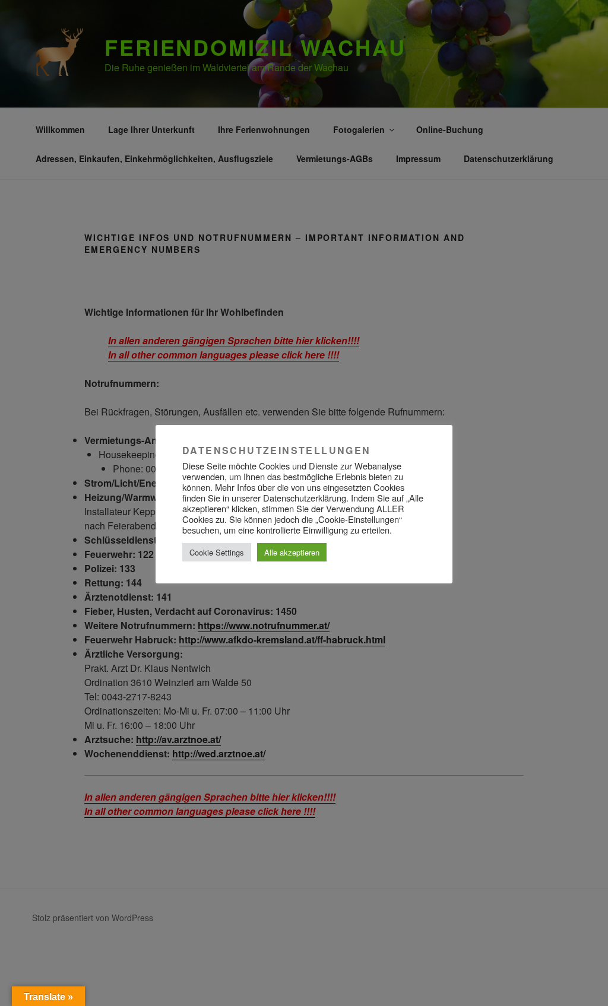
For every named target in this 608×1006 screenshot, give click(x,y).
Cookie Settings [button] (216, 552)
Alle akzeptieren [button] (291, 552)
